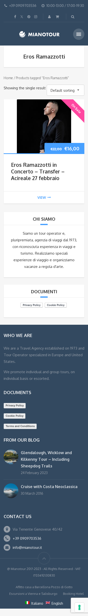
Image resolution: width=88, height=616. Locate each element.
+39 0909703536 (27, 538)
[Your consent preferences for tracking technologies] (79, 607)
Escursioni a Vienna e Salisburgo (33, 594)
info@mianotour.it (27, 547)
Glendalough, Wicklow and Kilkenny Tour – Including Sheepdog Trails (46, 459)
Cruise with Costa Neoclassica (49, 486)
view (41, 197)
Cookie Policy (14, 415)
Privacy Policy (15, 405)
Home (8, 78)
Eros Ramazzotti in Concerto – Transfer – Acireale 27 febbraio (38, 171)
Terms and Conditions (20, 426)
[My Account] (50, 17)
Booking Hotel (73, 594)
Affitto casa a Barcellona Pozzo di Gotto (44, 587)
